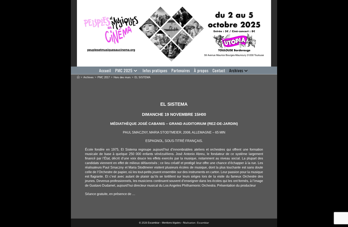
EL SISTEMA (142, 77)
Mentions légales (171, 222)
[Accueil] (78, 77)
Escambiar (154, 222)
